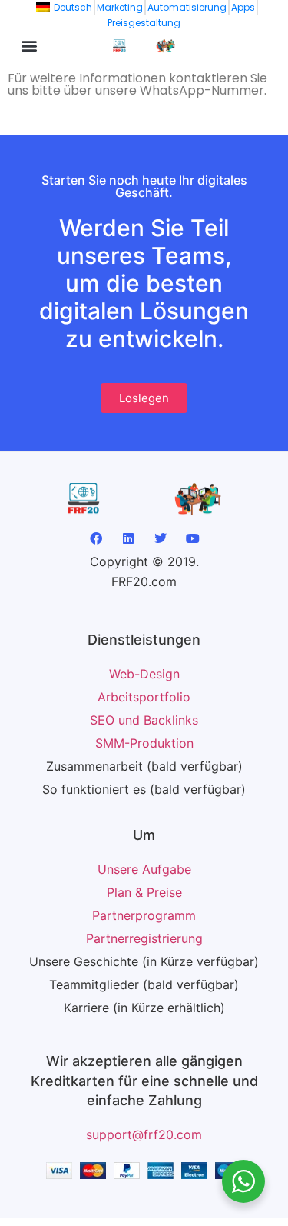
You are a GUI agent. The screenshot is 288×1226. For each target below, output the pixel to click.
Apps (243, 7)
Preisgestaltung (144, 22)
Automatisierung (187, 7)
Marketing (120, 7)
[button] (28, 45)
